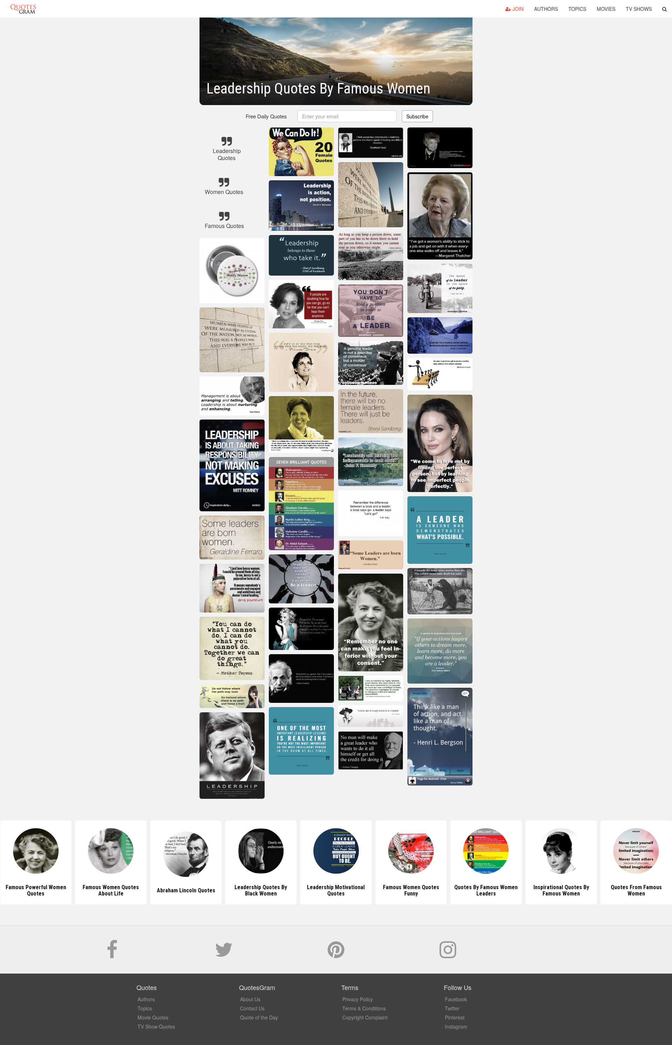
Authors (546, 8)
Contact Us (252, 1008)
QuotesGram (23, 9)
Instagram (456, 1026)
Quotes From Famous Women (561, 890)
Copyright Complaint (364, 1017)
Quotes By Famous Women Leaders (411, 890)
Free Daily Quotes (266, 116)
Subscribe (417, 116)
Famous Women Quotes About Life (36, 890)
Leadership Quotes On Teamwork (636, 890)
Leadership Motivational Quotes (261, 890)
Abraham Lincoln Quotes (111, 890)
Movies (606, 8)
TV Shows (639, 8)
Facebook (456, 999)
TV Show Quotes (156, 1026)
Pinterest (454, 1017)
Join (517, 8)
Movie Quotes (153, 1017)
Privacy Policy (357, 999)
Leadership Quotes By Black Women (186, 890)
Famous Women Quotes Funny (336, 890)
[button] (664, 9)
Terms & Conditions (364, 1008)
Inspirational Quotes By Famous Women (486, 890)
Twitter (452, 1008)
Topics (577, 8)
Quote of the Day (259, 1017)
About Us (250, 999)
